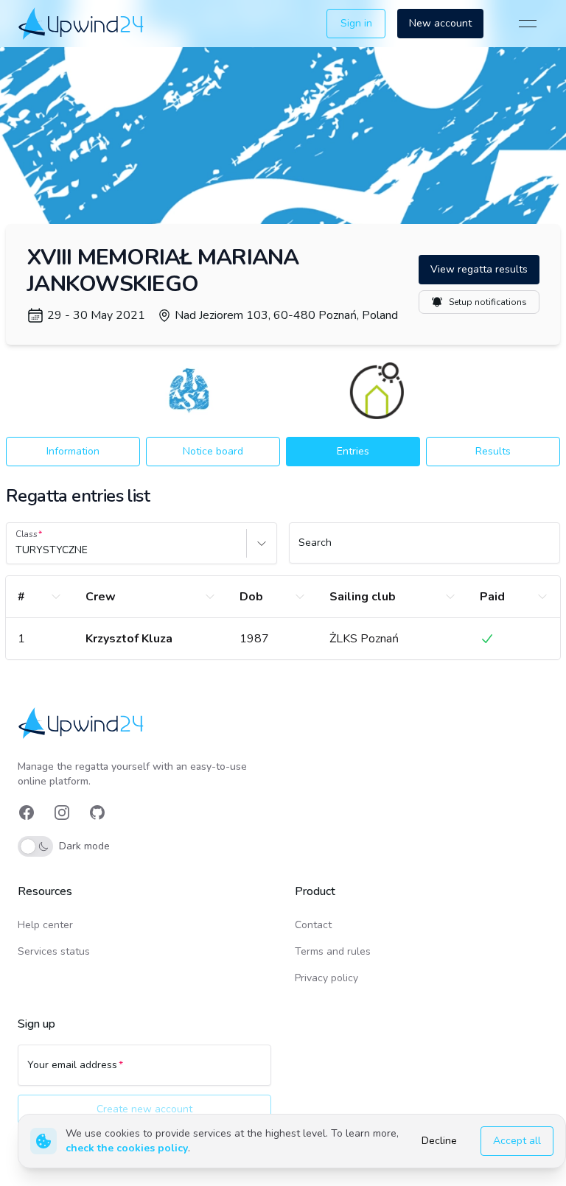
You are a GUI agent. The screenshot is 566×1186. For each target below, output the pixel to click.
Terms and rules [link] (333, 951)
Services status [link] (54, 951)
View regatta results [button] (479, 269)
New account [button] (440, 23)
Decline (439, 1141)
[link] (82, 23)
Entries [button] (353, 451)
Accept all (517, 1141)
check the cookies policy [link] (127, 1148)
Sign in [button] (356, 23)
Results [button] (493, 451)
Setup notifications (488, 302)
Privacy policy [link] (326, 978)
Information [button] (72, 451)
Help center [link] (45, 925)
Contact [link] (313, 925)
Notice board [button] (213, 451)
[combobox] (16, 550)
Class (26, 534)
